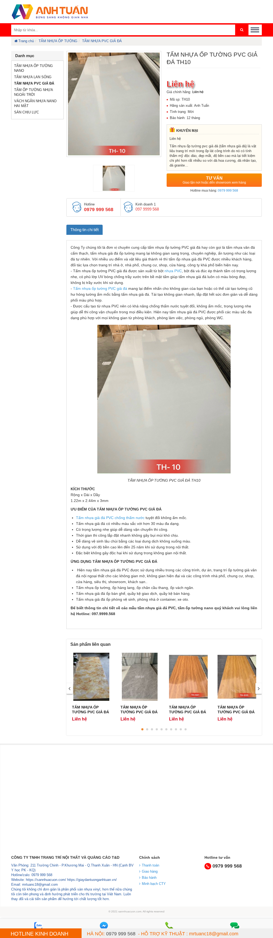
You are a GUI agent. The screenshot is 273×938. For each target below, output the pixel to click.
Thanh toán (150, 865)
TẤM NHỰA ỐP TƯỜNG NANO (33, 68)
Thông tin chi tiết (84, 229)
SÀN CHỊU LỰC (26, 112)
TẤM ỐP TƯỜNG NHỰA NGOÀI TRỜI (33, 92)
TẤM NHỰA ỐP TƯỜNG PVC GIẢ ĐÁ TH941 (187, 712)
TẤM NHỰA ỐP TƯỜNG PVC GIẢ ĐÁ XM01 (139, 712)
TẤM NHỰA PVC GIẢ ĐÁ (102, 41)
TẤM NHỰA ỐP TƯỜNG (58, 41)
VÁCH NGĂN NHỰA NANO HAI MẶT (35, 103)
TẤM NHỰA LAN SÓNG (32, 77)
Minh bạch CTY (154, 884)
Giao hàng (150, 871)
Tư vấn (214, 180)
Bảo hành (149, 878)
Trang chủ (26, 41)
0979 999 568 (228, 190)
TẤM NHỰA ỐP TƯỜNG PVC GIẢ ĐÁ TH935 (236, 712)
